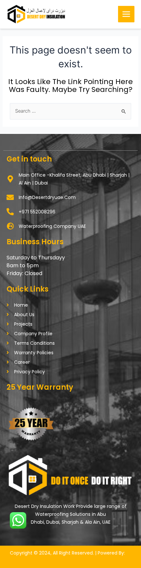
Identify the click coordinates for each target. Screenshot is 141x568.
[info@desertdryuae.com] (10, 197)
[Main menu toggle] (126, 14)
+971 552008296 (37, 211)
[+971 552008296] (10, 211)
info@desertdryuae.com (47, 197)
